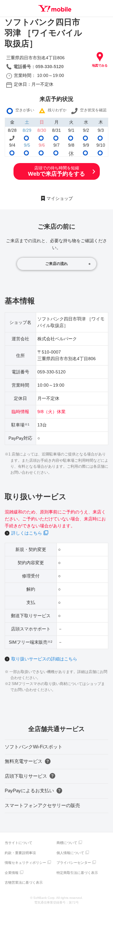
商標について (66, 843)
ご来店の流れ (56, 263)
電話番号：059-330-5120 (38, 66)
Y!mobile (54, 8)
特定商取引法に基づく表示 (77, 873)
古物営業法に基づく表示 (24, 882)
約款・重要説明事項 (20, 853)
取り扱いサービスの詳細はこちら (44, 658)
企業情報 (12, 873)
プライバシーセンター (73, 862)
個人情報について (70, 853)
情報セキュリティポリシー (25, 862)
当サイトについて (18, 843)
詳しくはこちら (26, 533)
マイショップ (59, 198)
